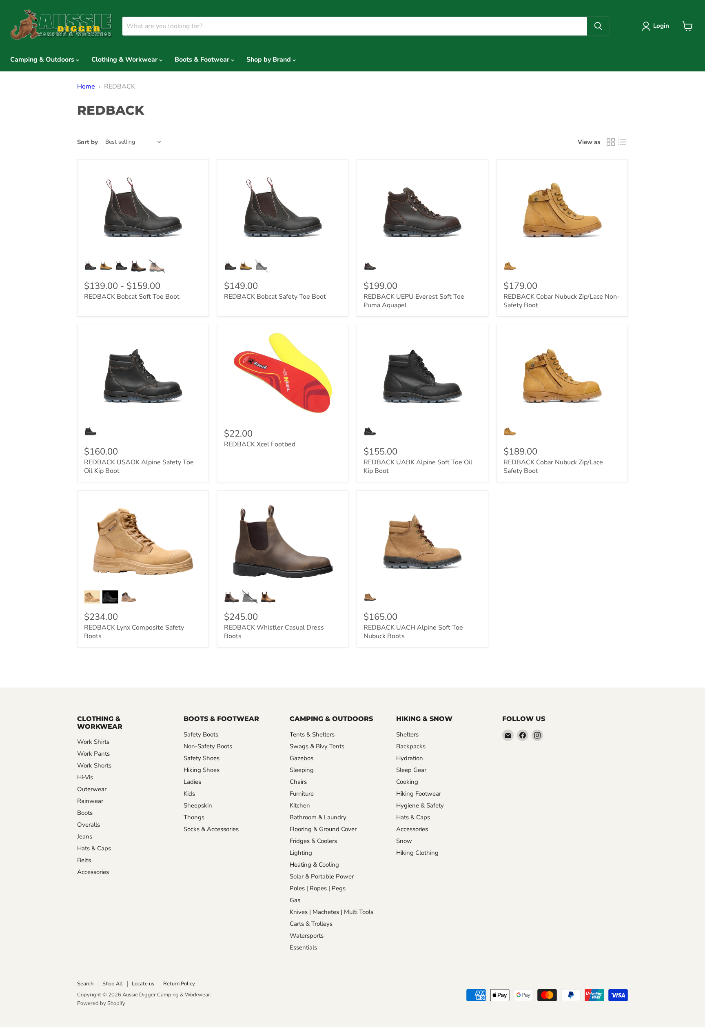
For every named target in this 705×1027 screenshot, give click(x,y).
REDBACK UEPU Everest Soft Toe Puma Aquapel (414, 301)
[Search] (598, 26)
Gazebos (301, 758)
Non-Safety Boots (208, 746)
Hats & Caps (94, 848)
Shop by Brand (269, 59)
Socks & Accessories (211, 829)
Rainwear (90, 801)
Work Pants (93, 754)
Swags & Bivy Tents (317, 746)
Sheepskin (198, 805)
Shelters (407, 734)
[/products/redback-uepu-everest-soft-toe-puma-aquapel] (422, 210)
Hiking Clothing (417, 853)
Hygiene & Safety (420, 805)
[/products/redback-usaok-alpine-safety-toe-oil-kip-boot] (143, 376)
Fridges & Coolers (313, 841)
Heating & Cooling (314, 865)
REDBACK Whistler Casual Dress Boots (274, 632)
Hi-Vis (85, 777)
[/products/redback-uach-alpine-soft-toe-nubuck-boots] (422, 541)
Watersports (307, 936)
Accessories (93, 872)
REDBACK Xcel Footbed (259, 444)
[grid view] (610, 142)
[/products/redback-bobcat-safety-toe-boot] (283, 210)
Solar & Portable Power (322, 876)
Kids (189, 794)
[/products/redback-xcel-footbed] (283, 376)
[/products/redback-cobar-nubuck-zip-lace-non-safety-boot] (562, 210)
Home (86, 86)
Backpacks (411, 746)
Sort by (87, 142)
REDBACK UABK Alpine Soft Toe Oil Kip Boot (418, 466)
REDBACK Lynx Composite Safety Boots (134, 632)
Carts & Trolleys (311, 924)
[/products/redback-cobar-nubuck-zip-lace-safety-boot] (562, 376)
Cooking (407, 782)
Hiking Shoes (201, 770)
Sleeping (302, 770)
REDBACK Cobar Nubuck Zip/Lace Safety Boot (553, 466)
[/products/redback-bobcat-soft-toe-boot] (143, 210)
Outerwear (91, 789)
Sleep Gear (411, 770)
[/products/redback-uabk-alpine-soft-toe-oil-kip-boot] (422, 376)
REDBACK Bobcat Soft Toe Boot (132, 296)
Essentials (303, 947)
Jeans (84, 836)
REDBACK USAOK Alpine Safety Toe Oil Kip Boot (139, 466)
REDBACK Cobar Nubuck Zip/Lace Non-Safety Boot (561, 301)
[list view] (622, 142)
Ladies (192, 782)
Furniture (302, 794)
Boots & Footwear (203, 59)
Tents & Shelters (312, 734)
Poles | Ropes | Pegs (318, 888)
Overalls (88, 825)
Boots (85, 813)
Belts (84, 860)
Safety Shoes (201, 758)
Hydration (409, 758)
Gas (295, 900)
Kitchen (300, 805)
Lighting (301, 853)
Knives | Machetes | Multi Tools (331, 912)
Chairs (298, 782)
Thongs (194, 817)
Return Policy (179, 983)
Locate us (143, 983)
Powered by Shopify (101, 1003)
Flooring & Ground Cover (323, 829)
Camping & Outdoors (43, 59)
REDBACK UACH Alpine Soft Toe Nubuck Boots (413, 632)
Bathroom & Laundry (318, 817)
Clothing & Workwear (125, 59)
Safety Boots (201, 734)
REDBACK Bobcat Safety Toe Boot (275, 296)
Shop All (112, 983)
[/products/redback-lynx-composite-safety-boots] (143, 541)
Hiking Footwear (418, 794)
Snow (404, 841)
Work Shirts (93, 742)
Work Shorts (94, 765)
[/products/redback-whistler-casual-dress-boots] (283, 541)
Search (85, 983)
